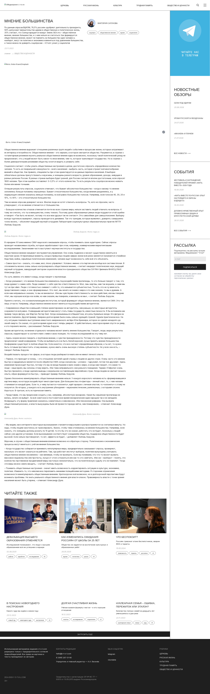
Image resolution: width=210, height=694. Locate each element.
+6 (44, 556)
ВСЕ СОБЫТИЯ (181, 231)
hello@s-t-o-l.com (63, 654)
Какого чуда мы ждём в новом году (23, 611)
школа (86, 556)
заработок (21, 556)
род (145, 623)
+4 (93, 556)
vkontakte (112, 660)
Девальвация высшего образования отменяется (24, 539)
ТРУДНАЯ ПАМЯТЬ (144, 5)
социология (133, 33)
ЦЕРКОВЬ (64, 5)
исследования (78, 619)
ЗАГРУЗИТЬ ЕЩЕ (85, 634)
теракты (133, 553)
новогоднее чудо (25, 620)
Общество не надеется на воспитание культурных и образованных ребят (84, 546)
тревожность (122, 553)
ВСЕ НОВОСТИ (180, 153)
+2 (101, 619)
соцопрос (92, 33)
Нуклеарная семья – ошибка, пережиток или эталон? (135, 605)
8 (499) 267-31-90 (64, 658)
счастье (65, 619)
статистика (75, 556)
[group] (190, 109)
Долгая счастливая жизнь (79, 603)
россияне (144, 553)
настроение (40, 620)
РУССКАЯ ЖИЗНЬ (91, 5)
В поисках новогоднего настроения (23, 605)
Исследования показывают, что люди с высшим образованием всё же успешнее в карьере (28, 546)
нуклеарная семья (124, 623)
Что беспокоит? (127, 537)
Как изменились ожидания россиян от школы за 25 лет (80, 539)
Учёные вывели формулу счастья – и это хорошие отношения (83, 608)
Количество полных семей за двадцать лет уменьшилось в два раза (135, 612)
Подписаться (190, 267)
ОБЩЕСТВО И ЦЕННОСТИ (178, 5)
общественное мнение (108, 33)
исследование (34, 556)
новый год (11, 620)
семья (137, 623)
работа (10, 556)
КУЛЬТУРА (117, 5)
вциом (122, 33)
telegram (111, 654)
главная (7, 53)
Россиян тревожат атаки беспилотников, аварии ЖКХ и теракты (138, 542)
